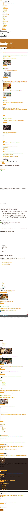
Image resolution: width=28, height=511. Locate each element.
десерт (2, 284)
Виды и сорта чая (5, 8)
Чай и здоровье (5, 15)
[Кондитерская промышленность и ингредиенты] (7, 130)
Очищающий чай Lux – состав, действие (7, 393)
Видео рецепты (4, 29)
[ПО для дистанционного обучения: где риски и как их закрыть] (7, 140)
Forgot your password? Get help (4, 45)
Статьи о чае (3, 384)
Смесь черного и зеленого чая (5, 423)
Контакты (3, 40)
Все (3, 81)
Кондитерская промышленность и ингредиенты (10, 132)
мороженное (3, 286)
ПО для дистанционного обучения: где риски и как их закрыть (11, 142)
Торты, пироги (5, 25)
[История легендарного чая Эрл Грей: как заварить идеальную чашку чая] (5, 100)
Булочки (4, 18)
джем (4, 19)
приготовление (4, 287)
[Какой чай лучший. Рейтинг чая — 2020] (5, 395)
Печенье (4, 24)
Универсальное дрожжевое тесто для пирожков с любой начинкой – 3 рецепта (13, 120)
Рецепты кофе (5, 5)
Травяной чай (5, 11)
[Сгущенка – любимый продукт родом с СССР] (2, 500)
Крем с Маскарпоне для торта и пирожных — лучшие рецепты (11, 436)
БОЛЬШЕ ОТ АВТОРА (10, 292)
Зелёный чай (5, 10)
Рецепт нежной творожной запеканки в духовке (6, 301)
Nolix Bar (27, 314)
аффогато (3, 283)
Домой (1, 161)
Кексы (7, 109)
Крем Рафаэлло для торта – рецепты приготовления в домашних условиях (10, 308)
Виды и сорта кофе (4, 343)
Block (13, 3)
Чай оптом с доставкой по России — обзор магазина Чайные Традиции (12, 90)
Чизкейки (4, 26)
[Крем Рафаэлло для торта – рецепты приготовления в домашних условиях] (4, 306)
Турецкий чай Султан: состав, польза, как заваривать (10, 390)
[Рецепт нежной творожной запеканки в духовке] (4, 299)
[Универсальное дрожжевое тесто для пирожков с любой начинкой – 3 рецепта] (7, 118)
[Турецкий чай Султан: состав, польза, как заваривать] (3, 388)
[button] (1, 310)
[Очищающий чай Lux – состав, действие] (3, 391)
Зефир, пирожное (5, 21)
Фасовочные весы (5, 149)
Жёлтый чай (5, 9)
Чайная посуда (5, 16)
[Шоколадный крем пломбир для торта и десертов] (8, 302)
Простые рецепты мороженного (6, 264)
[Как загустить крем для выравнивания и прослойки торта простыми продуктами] (8, 449)
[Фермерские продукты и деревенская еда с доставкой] (8, 154)
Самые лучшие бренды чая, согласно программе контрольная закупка (13, 414)
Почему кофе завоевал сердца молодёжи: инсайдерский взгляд (11, 366)
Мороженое (4, 23)
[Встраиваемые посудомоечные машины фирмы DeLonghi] (7, 76)
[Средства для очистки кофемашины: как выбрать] (6, 68)
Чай (2, 6)
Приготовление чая (6, 14)
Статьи (3, 27)
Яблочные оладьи (3, 507)
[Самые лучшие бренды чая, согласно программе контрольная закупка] (4, 412)
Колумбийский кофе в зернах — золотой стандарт (9, 58)
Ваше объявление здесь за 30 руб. (4, 315)
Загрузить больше (2, 378)
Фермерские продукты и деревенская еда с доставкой (10, 156)
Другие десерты (13, 108)
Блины (5, 108)
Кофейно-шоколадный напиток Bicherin (7, 262)
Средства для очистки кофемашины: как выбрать (10, 70)
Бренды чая (4, 7)
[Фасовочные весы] (5, 147)
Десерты (3, 17)
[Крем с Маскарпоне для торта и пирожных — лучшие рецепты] (4, 435)
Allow (9, 3)
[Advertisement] (14, 195)
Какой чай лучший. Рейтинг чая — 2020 (7, 397)
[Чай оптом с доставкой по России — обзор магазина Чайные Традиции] (7, 88)
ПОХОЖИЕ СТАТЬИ (3, 292)
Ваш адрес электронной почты (11, 47)
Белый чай (15, 81)
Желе (4, 20)
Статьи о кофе (7, 55)
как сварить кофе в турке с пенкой (17, 212)
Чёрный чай (5, 13)
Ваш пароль (8, 32)
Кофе (3, 54)
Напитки (3, 28)
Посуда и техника (5, 77)
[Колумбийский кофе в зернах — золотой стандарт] (7, 56)
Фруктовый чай (12, 82)
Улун (4, 12)
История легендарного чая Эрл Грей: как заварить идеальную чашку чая (13, 102)
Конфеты (4, 22)
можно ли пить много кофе (8, 259)
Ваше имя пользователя (10, 43)
